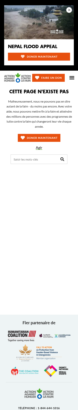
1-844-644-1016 (49, 408)
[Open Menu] (71, 78)
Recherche (62, 159)
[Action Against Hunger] (17, 77)
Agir (39, 148)
